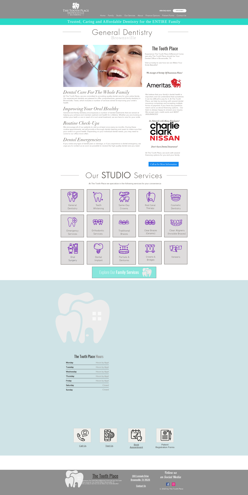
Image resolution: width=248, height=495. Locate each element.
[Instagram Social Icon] (173, 484)
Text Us (109, 446)
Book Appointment (136, 446)
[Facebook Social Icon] (167, 484)
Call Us (82, 446)
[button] (140, 15)
